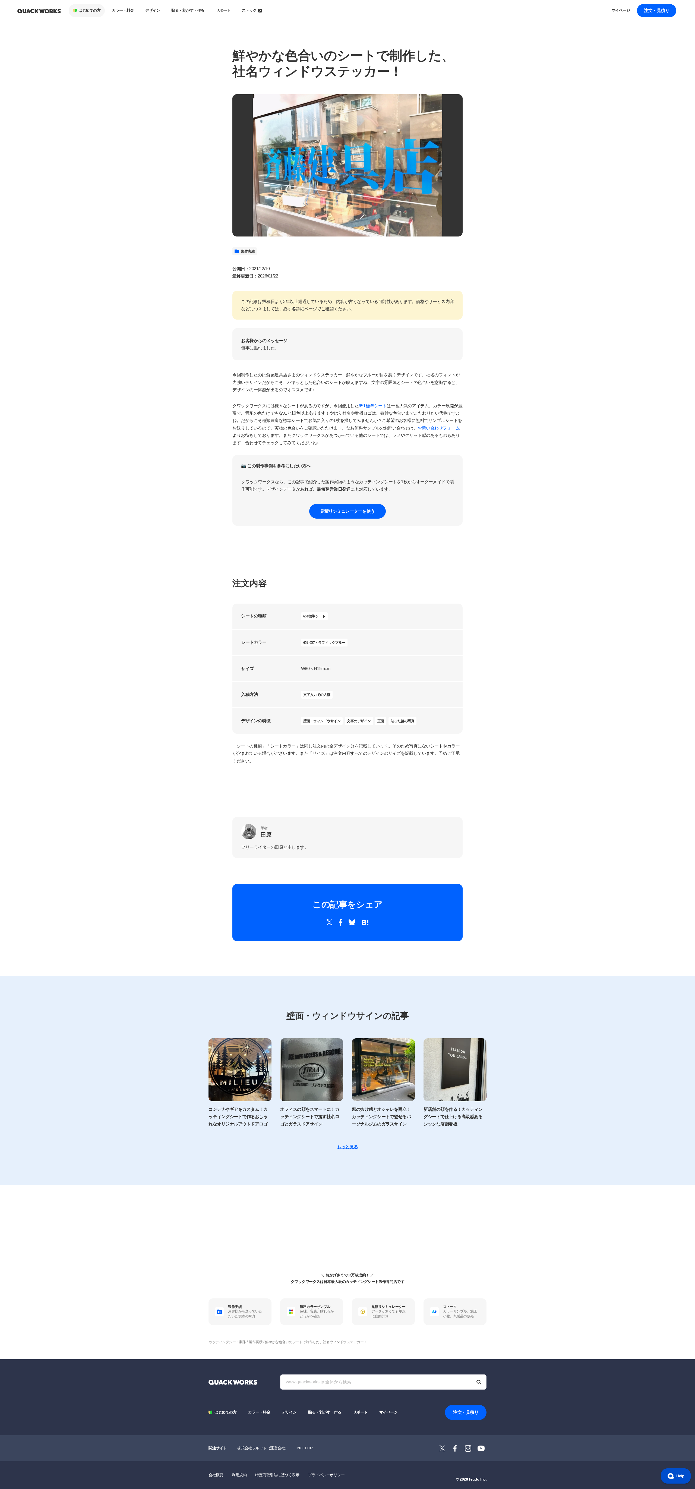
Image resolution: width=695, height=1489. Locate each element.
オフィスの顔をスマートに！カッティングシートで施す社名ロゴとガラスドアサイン (309, 1116)
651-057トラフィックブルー (324, 643)
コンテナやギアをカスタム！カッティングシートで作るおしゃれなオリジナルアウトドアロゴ (237, 1116)
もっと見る (347, 1146)
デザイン (152, 10)
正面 (380, 721)
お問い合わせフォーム (439, 428)
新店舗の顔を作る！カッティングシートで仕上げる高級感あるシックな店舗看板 (453, 1116)
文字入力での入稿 (316, 695)
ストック (249, 10)
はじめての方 (89, 10)
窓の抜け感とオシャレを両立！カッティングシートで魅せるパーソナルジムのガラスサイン (381, 1116)
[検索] (478, 1382)
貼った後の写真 (403, 721)
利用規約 (239, 1475)
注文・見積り (656, 10)
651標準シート (373, 405)
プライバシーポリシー (326, 1475)
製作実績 (248, 251)
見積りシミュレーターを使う (347, 511)
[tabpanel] (347, 165)
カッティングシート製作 (227, 1342)
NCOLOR (305, 1448)
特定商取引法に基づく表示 (277, 1475)
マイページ (621, 10)
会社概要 (215, 1475)
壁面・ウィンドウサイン (322, 721)
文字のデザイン (359, 721)
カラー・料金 (123, 10)
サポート (223, 10)
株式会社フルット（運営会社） (263, 1448)
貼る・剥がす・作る (187, 10)
